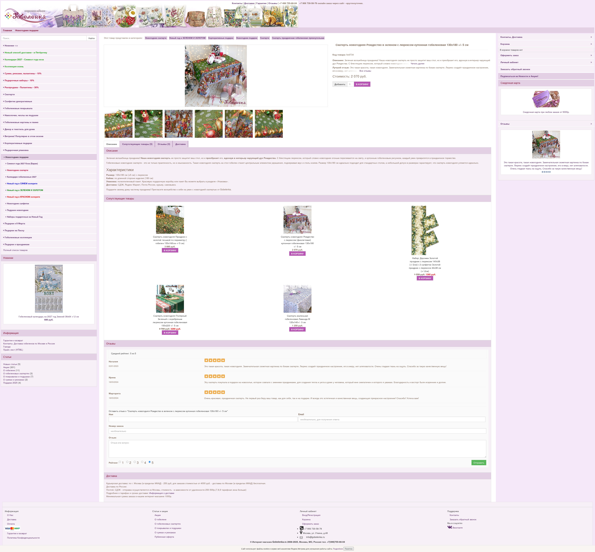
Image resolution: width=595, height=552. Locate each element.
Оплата (11, 523)
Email (301, 414)
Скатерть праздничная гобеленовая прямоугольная (298, 38)
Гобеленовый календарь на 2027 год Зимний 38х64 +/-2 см (49, 318)
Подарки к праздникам (16, 244)
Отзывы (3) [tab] (164, 144)
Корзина (505, 43)
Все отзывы (365, 70)
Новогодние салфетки (17, 203)
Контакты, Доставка (511, 36)
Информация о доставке (161, 493)
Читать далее (417, 63)
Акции (6, 367)
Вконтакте (457, 527)
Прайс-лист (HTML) (13, 349)
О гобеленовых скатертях (16, 373)
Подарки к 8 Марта (14, 223)
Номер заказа (116, 425)
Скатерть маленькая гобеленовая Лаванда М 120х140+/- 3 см (297, 319)
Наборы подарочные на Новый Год (24, 216)
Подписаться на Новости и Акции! (519, 76)
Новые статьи (10, 364)
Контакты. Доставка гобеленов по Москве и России (29, 343)
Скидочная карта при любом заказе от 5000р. (546, 111)
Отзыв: (113, 437)
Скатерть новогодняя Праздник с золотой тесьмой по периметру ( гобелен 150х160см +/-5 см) (170, 240)
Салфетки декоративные (18, 101)
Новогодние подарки (26, 30)
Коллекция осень (14, 66)
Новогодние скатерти (156, 38)
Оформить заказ (509, 55)
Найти (91, 38)
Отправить (479, 462)
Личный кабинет (509, 62)
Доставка (249, 3)
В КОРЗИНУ (362, 84)
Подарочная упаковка (16, 150)
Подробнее (338, 548)
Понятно (349, 548)
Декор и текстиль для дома (19, 129)
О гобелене (9, 370)
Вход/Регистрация (311, 515)
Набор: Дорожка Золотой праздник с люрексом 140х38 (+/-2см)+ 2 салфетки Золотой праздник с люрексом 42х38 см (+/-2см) (425, 264)
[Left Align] (206, 360)
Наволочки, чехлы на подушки (21, 115)
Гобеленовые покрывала (18, 108)
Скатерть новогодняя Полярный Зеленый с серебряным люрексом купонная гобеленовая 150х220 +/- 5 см (170, 320)
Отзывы (273, 3)
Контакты (237, 3)
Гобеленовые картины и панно (21, 122)
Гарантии (261, 3)
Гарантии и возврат (13, 340)
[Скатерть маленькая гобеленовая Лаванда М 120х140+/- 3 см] (297, 299)
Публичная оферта (164, 536)
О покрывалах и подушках (16, 376)
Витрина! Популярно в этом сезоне (23, 136)
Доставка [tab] (180, 144)
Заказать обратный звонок (515, 69)
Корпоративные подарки (18, 143)
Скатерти (9, 94)
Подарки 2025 (10, 382)
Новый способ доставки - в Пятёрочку (25, 52)
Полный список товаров (15, 250)
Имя (111, 414)
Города (7, 346)
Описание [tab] (111, 144)
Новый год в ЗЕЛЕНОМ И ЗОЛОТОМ (187, 38)
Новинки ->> (11, 45)
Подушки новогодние (17, 210)
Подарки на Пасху (14, 230)
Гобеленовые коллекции (18, 237)
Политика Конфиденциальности (23, 537)
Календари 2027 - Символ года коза (24, 59)
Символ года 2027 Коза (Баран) (22, 163)
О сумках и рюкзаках (13, 379)
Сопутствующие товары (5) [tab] (137, 144)
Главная (7, 30)
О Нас (10, 515)
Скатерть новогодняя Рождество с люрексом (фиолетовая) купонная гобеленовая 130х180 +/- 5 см (297, 241)
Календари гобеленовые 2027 (21, 176)
